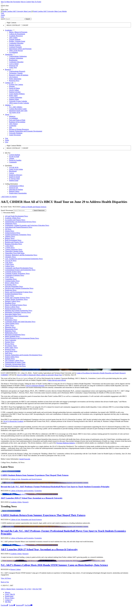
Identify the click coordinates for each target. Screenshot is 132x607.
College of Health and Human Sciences (33, 207)
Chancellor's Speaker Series (14, 251)
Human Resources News (13, 309)
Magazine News (10, 327)
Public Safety (13, 95)
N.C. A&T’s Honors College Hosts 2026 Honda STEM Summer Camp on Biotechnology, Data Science (54, 565)
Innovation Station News (13, 314)
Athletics (8, 105)
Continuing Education (16, 43)
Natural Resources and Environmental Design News (22, 338)
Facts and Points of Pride (17, 120)
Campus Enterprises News (13, 249)
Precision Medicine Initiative (65, 443)
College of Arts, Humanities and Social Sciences (26, 479)
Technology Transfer (16, 73)
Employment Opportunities (18, 193)
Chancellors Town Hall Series (14, 253)
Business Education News (13, 244)
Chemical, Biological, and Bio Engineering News (21, 255)
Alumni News (9, 231)
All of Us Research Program (35, 385)
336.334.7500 (36, 589)
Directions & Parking (16, 189)
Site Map (8, 602)
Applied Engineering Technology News (18, 234)
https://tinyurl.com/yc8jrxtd (57, 380)
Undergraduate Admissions (18, 56)
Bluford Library (14, 191)
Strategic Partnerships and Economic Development (25, 131)
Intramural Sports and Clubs (18, 110)
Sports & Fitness (14, 88)
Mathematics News (11, 333)
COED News (9, 264)
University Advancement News (15, 364)
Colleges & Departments (17, 34)
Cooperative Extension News (14, 275)
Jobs (10, 127)
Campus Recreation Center (18, 109)
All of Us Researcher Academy (13, 421)
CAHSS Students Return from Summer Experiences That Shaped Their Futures (34, 475)
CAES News (9, 246)
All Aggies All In (14, 112)
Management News (11, 329)
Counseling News (11, 279)
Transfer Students (14, 39)
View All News (6, 578)
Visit (2, 13)
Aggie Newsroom (15, 135)
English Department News (13, 294)
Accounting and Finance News (15, 220)
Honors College (15, 569)
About (7, 114)
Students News (10, 358)
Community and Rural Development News (19, 268)
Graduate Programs (15, 47)
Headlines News (10, 303)
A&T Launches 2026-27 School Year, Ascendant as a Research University (31, 498)
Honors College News (12, 307)
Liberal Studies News (12, 323)
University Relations (15, 133)
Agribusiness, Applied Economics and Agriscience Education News (27, 225)
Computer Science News (13, 271)
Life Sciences (13, 77)
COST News (9, 277)
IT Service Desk (14, 178)
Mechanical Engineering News (15, 334)
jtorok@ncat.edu (24, 459)
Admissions (9, 54)
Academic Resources (16, 36)
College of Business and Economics (22, 491)
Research (8, 69)
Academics (8, 30)
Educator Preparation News (14, 286)
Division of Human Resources (19, 129)
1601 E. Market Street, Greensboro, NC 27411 (16, 589)
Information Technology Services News (18, 312)
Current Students (14, 155)
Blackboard (13, 171)
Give (2, 17)
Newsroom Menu (9, 212)
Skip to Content (26, 2)
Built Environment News (13, 240)
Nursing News (9, 342)
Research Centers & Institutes (18, 75)
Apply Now (13, 67)
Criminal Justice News (12, 281)
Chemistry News (10, 257)
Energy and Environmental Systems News (18, 292)
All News (8, 229)
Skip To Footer (36, 2)
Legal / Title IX (10, 594)
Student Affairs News (12, 357)
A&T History (13, 124)
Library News (9, 325)
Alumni (11, 158)
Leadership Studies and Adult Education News (20, 321)
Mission (7, 592)
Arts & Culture (14, 90)
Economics (38, 491)
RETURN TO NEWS (9, 197)
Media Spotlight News (12, 336)
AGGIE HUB (13, 167)
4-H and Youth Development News (16, 216)
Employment (9, 596)
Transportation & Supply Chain (15, 362)
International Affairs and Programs (20, 49)
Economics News (10, 284)
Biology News (9, 238)
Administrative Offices (16, 186)
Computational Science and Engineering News (20, 270)
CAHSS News (10, 247)
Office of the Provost (16, 50)
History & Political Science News (16, 305)
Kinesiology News (11, 320)
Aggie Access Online (16, 169)
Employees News (10, 290)
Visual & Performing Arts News (15, 366)
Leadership (12, 125)
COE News (9, 262)
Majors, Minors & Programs (18, 32)
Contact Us (8, 600)
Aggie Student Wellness (17, 94)
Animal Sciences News (12, 233)
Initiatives (12, 116)
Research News (14, 80)
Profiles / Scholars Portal (17, 41)
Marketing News (10, 331)
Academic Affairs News (13, 218)
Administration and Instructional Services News (20, 222)
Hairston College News (12, 301)
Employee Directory (15, 175)
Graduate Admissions (16, 58)
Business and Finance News (14, 242)
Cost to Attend (13, 64)
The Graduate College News (14, 360)
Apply (3, 15)
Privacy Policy (9, 598)
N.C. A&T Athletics (15, 107)
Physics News (9, 344)
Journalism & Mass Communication (16, 316)
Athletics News (10, 236)
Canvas (11, 173)
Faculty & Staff (14, 156)
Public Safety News (11, 347)
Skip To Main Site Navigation (10, 2)
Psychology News (11, 346)
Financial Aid (13, 65)
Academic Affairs (16, 502)
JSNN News (9, 318)
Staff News (8, 353)
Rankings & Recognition (17, 122)
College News (9, 266)
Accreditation (13, 52)
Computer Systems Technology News (17, 273)
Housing (12, 86)
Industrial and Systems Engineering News (18, 310)
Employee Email (14, 177)
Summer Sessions (15, 45)
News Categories (10, 340)
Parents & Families (15, 160)
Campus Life (9, 82)
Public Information (15, 79)
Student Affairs (14, 99)
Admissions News (11, 223)
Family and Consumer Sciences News (17, 297)
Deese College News (12, 283)
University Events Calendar (18, 101)
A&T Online (13, 37)
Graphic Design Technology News (16, 299)
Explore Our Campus (16, 84)
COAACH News (10, 260)
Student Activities (15, 92)
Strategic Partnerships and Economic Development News (23, 355)
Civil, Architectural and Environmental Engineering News (24, 259)
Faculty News (9, 296)
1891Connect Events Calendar (19, 103)
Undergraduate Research (17, 71)
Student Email (13, 180)
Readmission (13, 60)
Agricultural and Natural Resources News (18, 227)
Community (13, 162)
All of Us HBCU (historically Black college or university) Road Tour (39, 375)
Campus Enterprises (15, 97)
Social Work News (11, 351)
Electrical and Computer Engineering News (19, 288)
